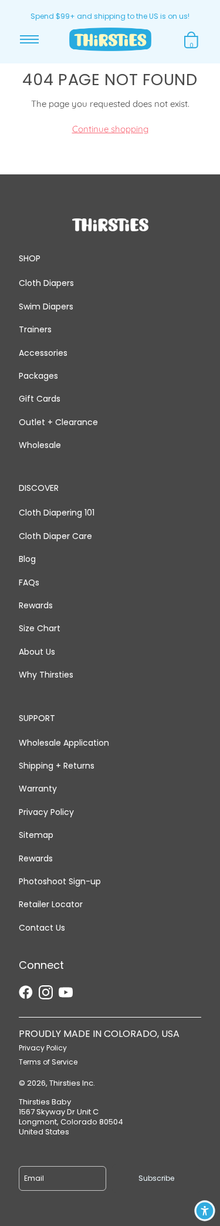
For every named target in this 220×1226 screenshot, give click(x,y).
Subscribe (156, 1178)
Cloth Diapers (46, 283)
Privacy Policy (46, 812)
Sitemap (36, 835)
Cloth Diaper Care (55, 536)
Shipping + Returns (56, 766)
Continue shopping (110, 128)
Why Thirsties (46, 675)
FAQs (29, 582)
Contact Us (42, 928)
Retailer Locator (51, 904)
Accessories (43, 353)
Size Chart (39, 628)
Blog (27, 559)
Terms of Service (48, 1062)
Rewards (36, 605)
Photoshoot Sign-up (60, 881)
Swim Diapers (46, 306)
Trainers (35, 329)
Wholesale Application (64, 743)
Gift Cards (39, 399)
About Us (37, 652)
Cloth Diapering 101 (56, 512)
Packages (38, 376)
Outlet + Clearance (58, 422)
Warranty (38, 788)
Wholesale (40, 445)
